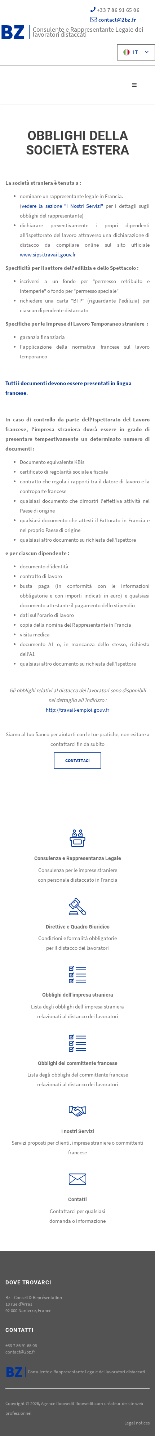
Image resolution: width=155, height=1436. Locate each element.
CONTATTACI (77, 760)
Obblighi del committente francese (78, 1063)
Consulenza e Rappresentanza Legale (77, 858)
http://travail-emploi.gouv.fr (77, 709)
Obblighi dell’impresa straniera (77, 995)
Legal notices (137, 1423)
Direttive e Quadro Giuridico (78, 927)
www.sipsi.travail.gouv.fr (48, 254)
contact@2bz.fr (20, 1352)
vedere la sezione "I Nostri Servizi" (62, 205)
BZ (12, 31)
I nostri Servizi (77, 1131)
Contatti (77, 1199)
